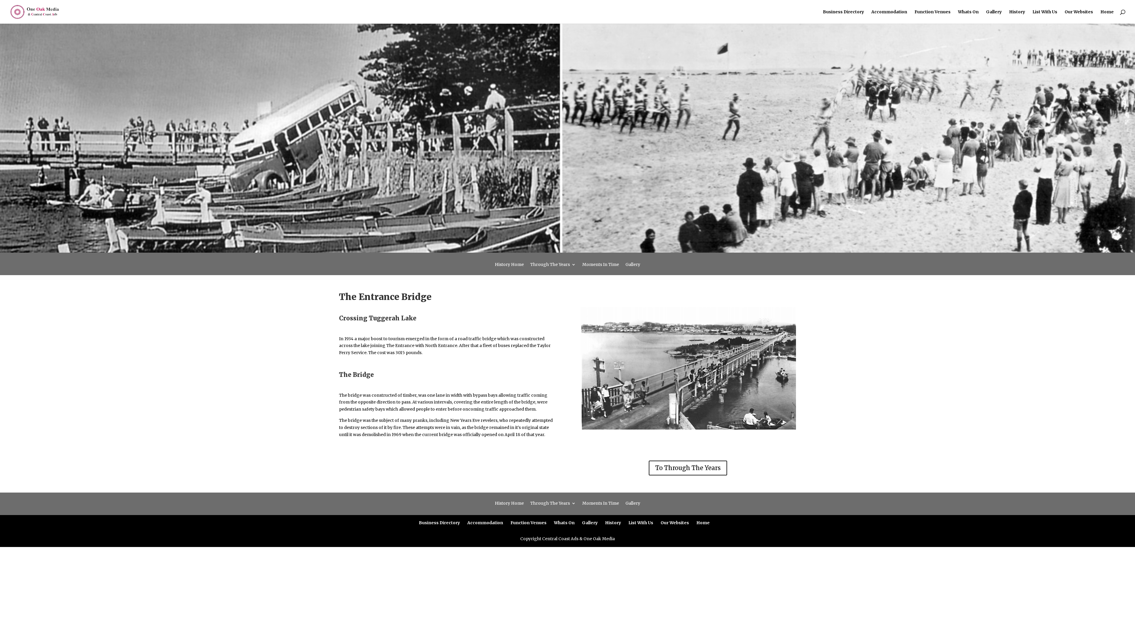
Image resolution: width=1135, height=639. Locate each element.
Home (1107, 12)
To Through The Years (688, 468)
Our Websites (1079, 12)
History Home (509, 264)
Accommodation (889, 12)
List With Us (1044, 12)
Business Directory (843, 12)
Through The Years (550, 264)
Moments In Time (600, 264)
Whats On (968, 12)
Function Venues (933, 12)
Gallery (994, 12)
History (1017, 12)
